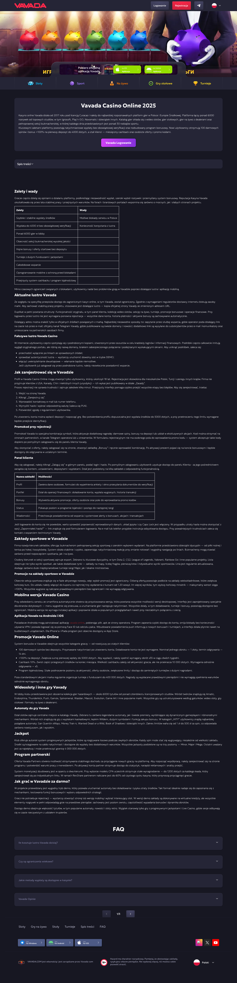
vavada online (77, 622)
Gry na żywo (39, 926)
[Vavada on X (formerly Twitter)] (207, 942)
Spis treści (87, 926)
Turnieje (70, 926)
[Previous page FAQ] (106, 913)
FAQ (102, 926)
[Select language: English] (216, 5)
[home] (30, 5)
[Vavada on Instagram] (199, 942)
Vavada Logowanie (118, 142)
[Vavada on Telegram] (198, 5)
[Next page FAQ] (130, 913)
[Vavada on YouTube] (215, 942)
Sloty (22, 926)
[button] (233, 44)
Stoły (55, 926)
